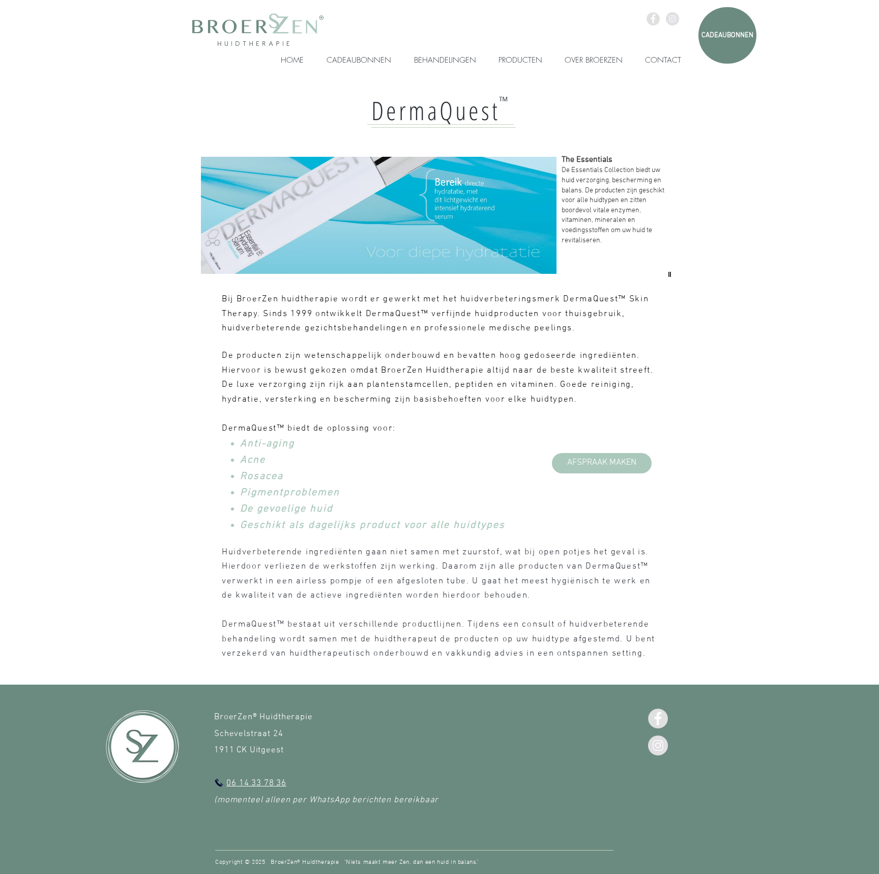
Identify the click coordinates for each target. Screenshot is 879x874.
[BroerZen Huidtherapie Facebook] (653, 18)
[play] (671, 274)
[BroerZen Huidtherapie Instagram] (672, 18)
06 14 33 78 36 (256, 783)
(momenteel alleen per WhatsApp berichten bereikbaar (326, 800)
